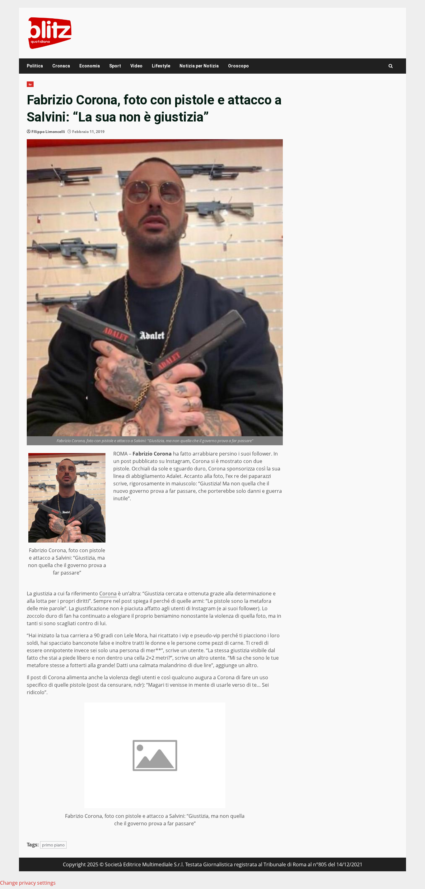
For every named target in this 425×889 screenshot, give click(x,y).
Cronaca (61, 65)
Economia (89, 65)
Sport (115, 65)
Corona (108, 593)
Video (136, 65)
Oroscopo (238, 65)
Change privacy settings (28, 882)
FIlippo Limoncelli (48, 131)
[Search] (391, 66)
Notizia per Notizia (199, 65)
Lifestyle (161, 65)
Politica (35, 65)
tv (30, 84)
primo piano (53, 845)
